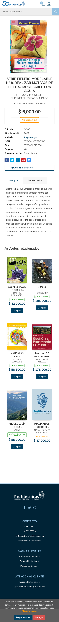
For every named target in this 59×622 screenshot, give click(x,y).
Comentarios (35, 180)
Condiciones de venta (29, 556)
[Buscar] (55, 11)
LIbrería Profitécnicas (30, 581)
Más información (29, 611)
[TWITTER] (29, 507)
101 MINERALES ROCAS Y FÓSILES (17, 288)
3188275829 (29, 531)
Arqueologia (30, 137)
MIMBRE (42, 286)
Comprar (17, 310)
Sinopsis (13, 180)
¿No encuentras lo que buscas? (30, 586)
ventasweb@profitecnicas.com (29, 536)
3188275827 (29, 526)
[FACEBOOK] (24, 507)
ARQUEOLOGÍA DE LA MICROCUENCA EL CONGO (17, 425)
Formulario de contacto (29, 540)
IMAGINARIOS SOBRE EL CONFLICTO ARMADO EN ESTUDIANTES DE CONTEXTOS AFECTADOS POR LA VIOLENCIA (42, 425)
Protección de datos (29, 561)
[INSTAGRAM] (34, 507)
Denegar (39, 617)
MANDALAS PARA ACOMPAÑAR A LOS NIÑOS (17, 355)
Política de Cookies (29, 566)
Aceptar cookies (23, 617)
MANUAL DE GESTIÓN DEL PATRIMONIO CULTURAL (42, 355)
